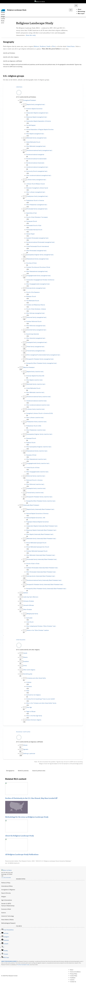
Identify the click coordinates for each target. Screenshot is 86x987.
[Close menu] (76, 5)
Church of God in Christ (32, 563)
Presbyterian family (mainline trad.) (37, 421)
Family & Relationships (7, 906)
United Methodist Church (33, 388)
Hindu (25, 665)
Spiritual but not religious (33, 695)
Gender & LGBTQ (6, 903)
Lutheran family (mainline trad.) (36, 409)
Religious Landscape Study (16, 10)
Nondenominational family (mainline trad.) (39, 396)
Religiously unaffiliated (23, 732)
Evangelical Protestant (29, 100)
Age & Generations (6, 900)
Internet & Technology (7, 916)
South (48, 46)
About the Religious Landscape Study (19, 835)
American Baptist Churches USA (35, 376)
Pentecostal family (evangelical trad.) (37, 209)
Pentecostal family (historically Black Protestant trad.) (42, 559)
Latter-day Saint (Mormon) (30, 597)
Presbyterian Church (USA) (33, 426)
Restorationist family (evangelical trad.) (38, 259)
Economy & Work (6, 909)
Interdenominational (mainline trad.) (36, 401)
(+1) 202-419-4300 (6, 877)
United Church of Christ (32, 467)
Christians (19, 87)
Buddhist (26, 661)
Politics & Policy (5, 882)
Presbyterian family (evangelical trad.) (37, 196)
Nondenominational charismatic (35, 163)
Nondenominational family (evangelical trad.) (39, 150)
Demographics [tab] (10, 770)
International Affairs (7, 886)
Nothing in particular (29, 753)
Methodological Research (8, 923)
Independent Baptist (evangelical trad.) (37, 113)
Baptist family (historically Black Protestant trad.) (40, 509)
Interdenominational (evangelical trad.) (37, 167)
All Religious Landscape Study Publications (21, 854)
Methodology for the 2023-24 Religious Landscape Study (26, 817)
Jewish (25, 653)
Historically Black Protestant (31, 505)
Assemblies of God (31, 213)
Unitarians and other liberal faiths (36, 678)
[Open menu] (70, 10)
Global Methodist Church (33, 142)
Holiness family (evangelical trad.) (36, 288)
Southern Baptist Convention (34, 108)
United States (71, 46)
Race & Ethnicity (6, 893)
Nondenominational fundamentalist (36, 158)
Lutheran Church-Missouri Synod (35, 184)
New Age (29, 707)
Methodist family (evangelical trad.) (37, 138)
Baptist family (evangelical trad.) (36, 104)
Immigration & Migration (8, 889)
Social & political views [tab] (38, 770)
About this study (31, 35)
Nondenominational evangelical (35, 154)
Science (3, 912)
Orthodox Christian (28, 601)
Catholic (25, 593)
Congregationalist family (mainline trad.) (38, 463)
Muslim (25, 657)
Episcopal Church (31, 438)
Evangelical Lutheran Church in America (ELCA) (39, 413)
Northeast (43, 46)
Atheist (25, 745)
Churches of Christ (31, 263)
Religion (3, 896)
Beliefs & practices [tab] (23, 770)
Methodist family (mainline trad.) (36, 384)
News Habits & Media (7, 919)
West (53, 46)
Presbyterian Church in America (35, 200)
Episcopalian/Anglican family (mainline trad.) (39, 434)
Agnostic (25, 749)
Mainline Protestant (29, 367)
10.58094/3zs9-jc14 (13, 863)
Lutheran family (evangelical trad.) (36, 179)
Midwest (36, 46)
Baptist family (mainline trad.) (35, 371)
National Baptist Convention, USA (35, 517)
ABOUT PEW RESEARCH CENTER (9, 961)
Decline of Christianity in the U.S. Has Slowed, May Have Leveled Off (31, 798)
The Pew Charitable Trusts (23, 964)
